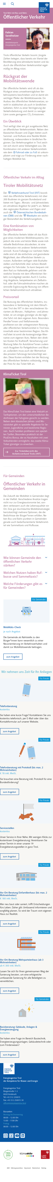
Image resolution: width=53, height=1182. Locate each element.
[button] (26, 561)
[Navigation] (4, 4)
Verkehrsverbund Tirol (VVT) (25, 192)
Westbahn (32, 215)
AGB (8, 1168)
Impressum (27, 1168)
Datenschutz (36, 1168)
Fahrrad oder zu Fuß (26, 152)
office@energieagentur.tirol (14, 1103)
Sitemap (43, 1168)
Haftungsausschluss (17, 1168)
